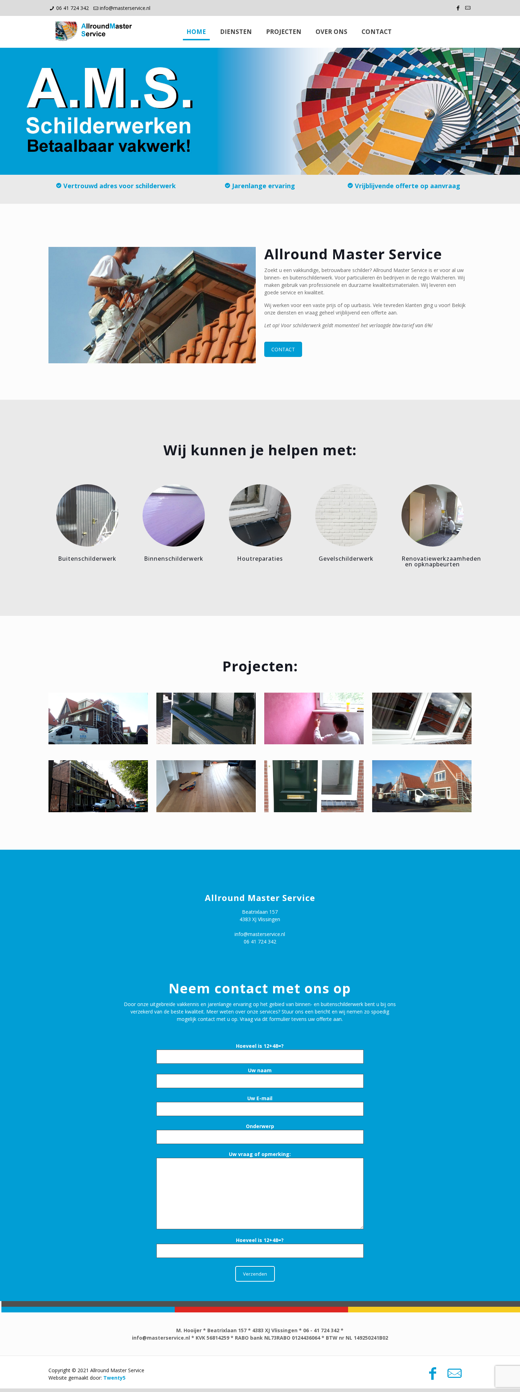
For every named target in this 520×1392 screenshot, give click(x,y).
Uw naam (260, 1070)
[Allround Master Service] (95, 32)
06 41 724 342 (72, 8)
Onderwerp (260, 1126)
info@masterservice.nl (125, 8)
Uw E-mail (259, 1098)
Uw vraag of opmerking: (260, 1154)
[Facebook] (458, 7)
